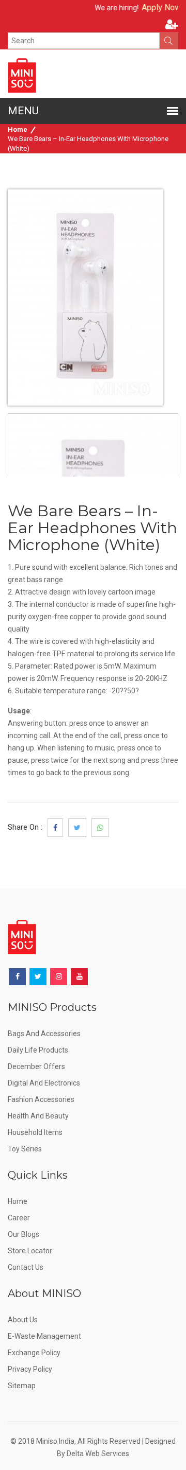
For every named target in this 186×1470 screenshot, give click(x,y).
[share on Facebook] (55, 828)
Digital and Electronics (44, 1083)
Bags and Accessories (44, 1033)
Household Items (35, 1132)
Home (17, 129)
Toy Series (25, 1149)
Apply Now (155, 7)
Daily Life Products (38, 1050)
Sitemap (22, 1385)
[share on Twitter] (77, 828)
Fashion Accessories (41, 1099)
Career (19, 1218)
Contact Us (25, 1267)
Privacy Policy (30, 1369)
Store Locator (30, 1251)
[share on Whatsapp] (100, 828)
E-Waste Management (44, 1336)
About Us (23, 1320)
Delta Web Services (98, 1453)
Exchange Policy (34, 1353)
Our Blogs (23, 1234)
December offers (36, 1066)
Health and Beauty (38, 1116)
